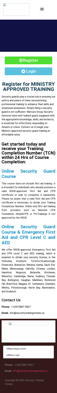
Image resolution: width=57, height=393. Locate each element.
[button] (42, 9)
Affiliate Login (12, 355)
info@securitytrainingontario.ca (27, 312)
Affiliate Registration (16, 349)
